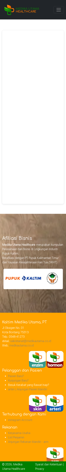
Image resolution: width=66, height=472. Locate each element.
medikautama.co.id (21, 345)
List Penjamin (16, 437)
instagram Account (20, 420)
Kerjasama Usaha (19, 433)
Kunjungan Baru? (18, 380)
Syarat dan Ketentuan (48, 464)
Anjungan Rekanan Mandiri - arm (28, 442)
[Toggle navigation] (59, 9)
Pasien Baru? (16, 376)
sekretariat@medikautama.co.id (30, 341)
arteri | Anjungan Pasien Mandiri (27, 389)
